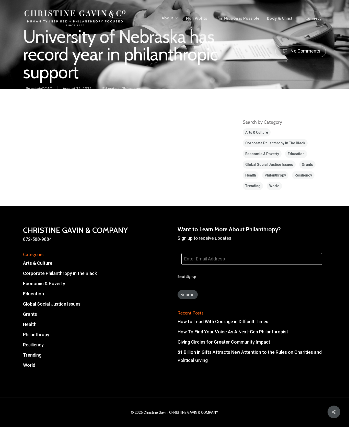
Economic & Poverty (262, 154)
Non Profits (196, 18)
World (274, 186)
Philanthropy (132, 88)
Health (250, 175)
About (167, 18)
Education (111, 88)
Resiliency (303, 175)
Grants (307, 164)
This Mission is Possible (237, 18)
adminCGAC (41, 88)
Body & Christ (280, 18)
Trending (253, 186)
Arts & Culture (256, 132)
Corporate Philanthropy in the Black (275, 143)
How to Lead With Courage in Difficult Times (223, 321)
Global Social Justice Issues (269, 164)
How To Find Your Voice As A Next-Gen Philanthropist (233, 331)
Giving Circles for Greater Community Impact (224, 342)
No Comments (304, 51)
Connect (313, 18)
